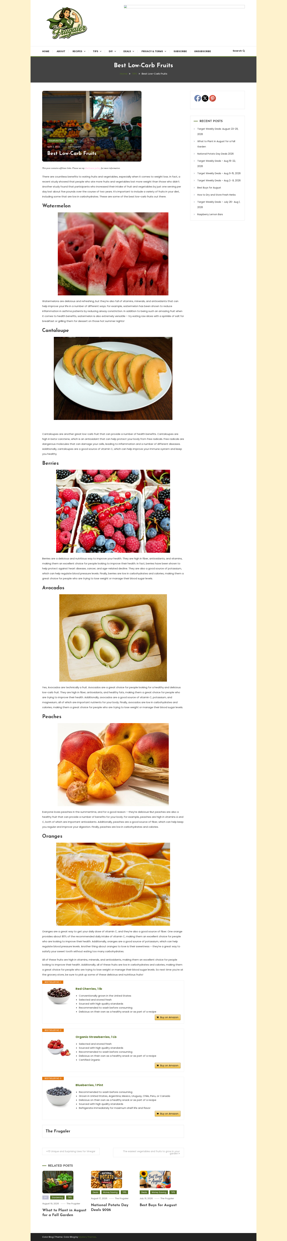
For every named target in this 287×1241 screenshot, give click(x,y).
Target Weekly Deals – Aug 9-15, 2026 (219, 173)
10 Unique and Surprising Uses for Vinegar (71, 1151)
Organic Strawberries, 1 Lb (96, 1037)
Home (45, 51)
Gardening (57, 1197)
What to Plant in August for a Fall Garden (216, 144)
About (61, 51)
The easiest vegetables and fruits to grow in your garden (151, 1152)
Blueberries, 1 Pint (89, 1085)
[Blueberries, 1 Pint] (59, 1096)
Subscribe (180, 51)
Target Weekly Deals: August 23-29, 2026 (217, 131)
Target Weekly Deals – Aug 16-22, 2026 (216, 163)
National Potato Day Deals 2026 (215, 153)
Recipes (77, 51)
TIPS (95, 51)
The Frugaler (74, 146)
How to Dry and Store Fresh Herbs (216, 194)
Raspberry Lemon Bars (210, 214)
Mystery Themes (87, 1237)
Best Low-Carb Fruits (71, 153)
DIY (111, 51)
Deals (127, 51)
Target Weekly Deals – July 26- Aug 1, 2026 (218, 204)
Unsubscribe (202, 51)
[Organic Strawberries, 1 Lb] (59, 1048)
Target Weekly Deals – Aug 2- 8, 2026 (219, 180)
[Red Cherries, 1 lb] (59, 998)
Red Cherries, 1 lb (89, 989)
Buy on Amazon (169, 1017)
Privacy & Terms (152, 51)
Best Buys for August (158, 1205)
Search (237, 50)
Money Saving (110, 1192)
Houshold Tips (56, 140)
